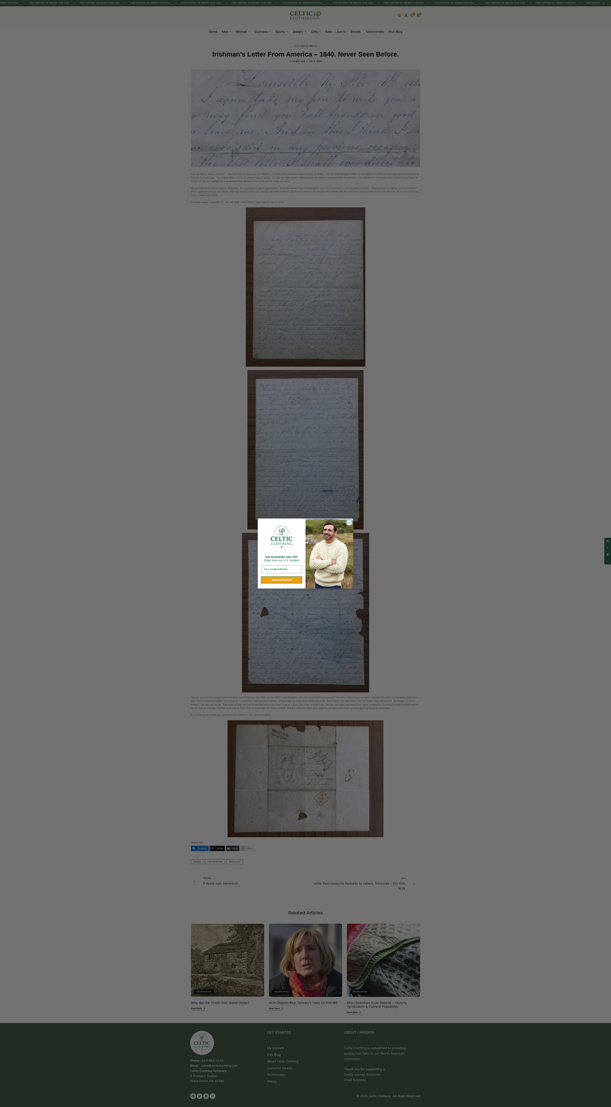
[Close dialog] (349, 522)
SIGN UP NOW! (281, 580)
